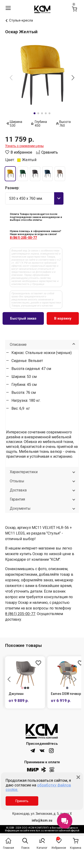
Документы (20, 508)
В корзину (62, 318)
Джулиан (16, 694)
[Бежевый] (60, 174)
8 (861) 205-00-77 (23, 238)
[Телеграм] (32, 750)
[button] (73, 78)
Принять (21, 801)
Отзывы (17, 481)
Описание (18, 344)
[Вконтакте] (42, 750)
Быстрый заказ (23, 318)
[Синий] (47, 174)
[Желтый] (10, 174)
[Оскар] (42, 74)
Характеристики (24, 472)
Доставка (18, 490)
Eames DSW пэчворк (67, 694)
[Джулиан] (25, 673)
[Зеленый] (23, 174)
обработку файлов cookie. (38, 787)
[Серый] (35, 174)
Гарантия (17, 499)
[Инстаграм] (51, 750)
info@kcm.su (42, 820)
